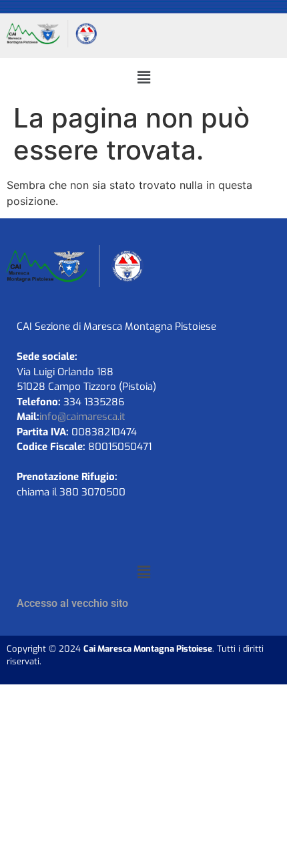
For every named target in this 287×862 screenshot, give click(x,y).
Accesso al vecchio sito (72, 603)
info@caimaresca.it (82, 416)
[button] (143, 77)
